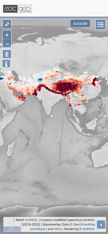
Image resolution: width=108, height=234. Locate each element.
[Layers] (100, 24)
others (58, 229)
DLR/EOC (31, 220)
